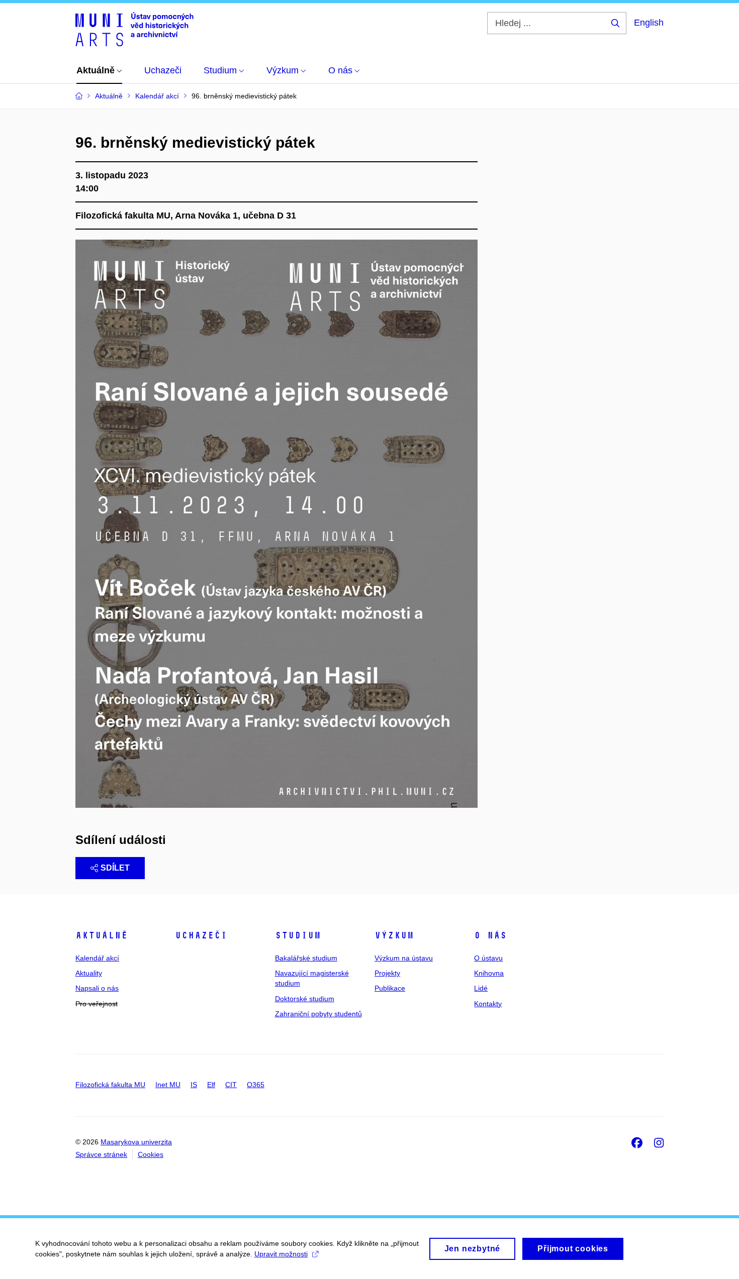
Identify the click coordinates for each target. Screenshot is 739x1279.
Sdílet (115, 868)
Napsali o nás (97, 988)
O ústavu (488, 958)
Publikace (390, 988)
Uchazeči (201, 935)
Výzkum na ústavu (404, 958)
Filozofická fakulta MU (110, 1085)
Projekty (387, 973)
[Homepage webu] (134, 29)
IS (194, 1085)
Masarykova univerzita (136, 1142)
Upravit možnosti (281, 1254)
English (649, 23)
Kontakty (488, 1004)
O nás (490, 935)
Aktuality (88, 973)
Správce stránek (101, 1154)
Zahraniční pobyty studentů (318, 1014)
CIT (231, 1085)
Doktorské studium (304, 999)
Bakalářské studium (306, 958)
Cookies (150, 1154)
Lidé (481, 988)
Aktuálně (101, 935)
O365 (255, 1085)
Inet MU (167, 1085)
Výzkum (394, 935)
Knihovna (489, 973)
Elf (211, 1085)
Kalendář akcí (97, 958)
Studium (298, 935)
